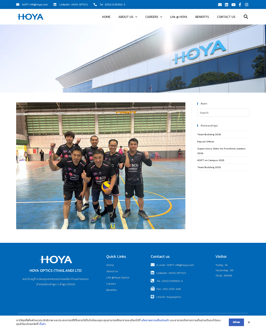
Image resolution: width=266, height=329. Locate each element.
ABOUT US (125, 16)
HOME (106, 16)
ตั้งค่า (42, 324)
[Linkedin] (226, 4)
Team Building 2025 (209, 167)
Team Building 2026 (209, 134)
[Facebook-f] (240, 4)
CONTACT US (226, 16)
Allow (236, 322)
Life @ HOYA (178, 16)
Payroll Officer (205, 141)
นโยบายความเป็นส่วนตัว (155, 320)
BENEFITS (202, 16)
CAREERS (151, 16)
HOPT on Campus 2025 (210, 160)
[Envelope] (220, 4)
